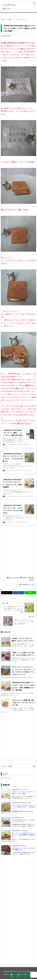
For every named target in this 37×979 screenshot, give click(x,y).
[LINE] (30, 592)
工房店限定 (31, 577)
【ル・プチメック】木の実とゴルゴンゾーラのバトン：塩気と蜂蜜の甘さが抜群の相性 (23, 834)
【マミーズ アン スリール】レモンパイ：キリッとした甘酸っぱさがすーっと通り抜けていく (24, 806)
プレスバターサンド (23, 19)
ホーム (5, 19)
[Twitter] (6, 592)
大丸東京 (24, 577)
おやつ (12, 19)
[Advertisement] (18, 551)
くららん (32, 584)
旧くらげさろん (5, 778)
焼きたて (32, 580)
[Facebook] (18, 592)
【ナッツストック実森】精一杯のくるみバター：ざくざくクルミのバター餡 (23, 702)
